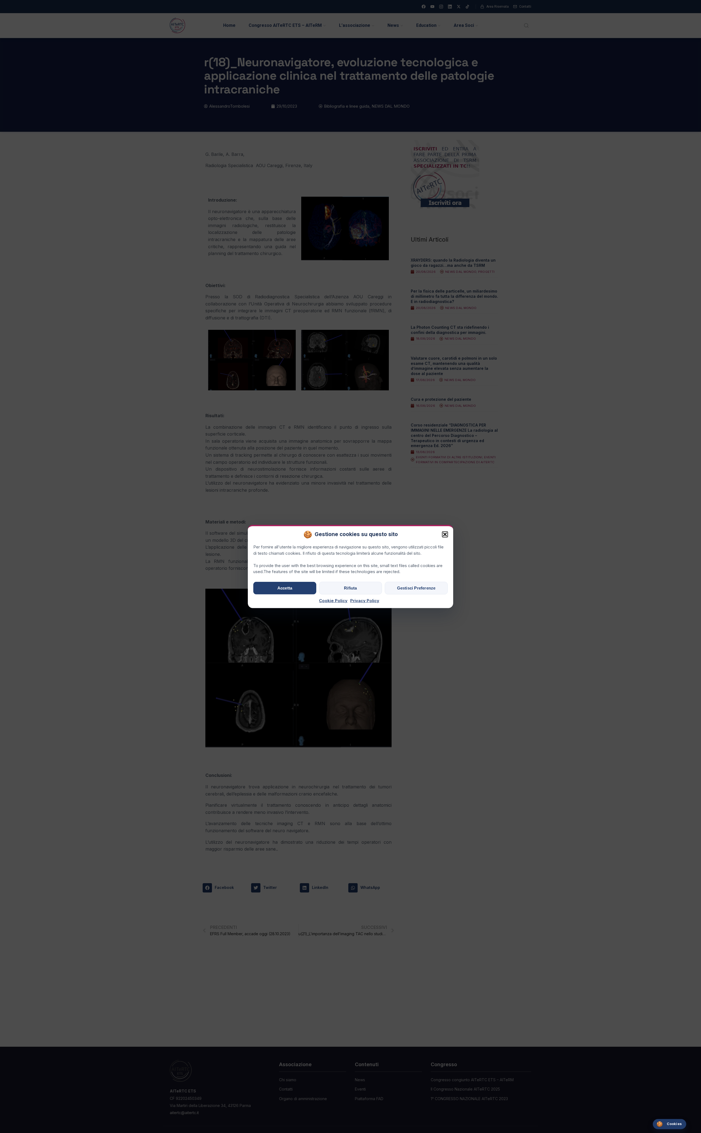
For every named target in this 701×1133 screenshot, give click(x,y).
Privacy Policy (364, 600)
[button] (445, 534)
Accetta (284, 588)
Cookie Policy (333, 600)
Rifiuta (350, 588)
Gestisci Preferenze (416, 588)
